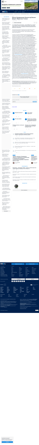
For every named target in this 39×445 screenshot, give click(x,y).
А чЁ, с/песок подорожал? (29, 113)
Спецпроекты (34, 273)
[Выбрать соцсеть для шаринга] (36, 22)
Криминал (20, 268)
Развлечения (27, 273)
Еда (11, 273)
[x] (22, 281)
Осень (26, 268)
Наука (20, 273)
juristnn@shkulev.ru (2, 306)
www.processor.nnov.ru (24, 73)
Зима (19, 267)
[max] (20, 281)
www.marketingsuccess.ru (18, 54)
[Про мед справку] (14, 120)
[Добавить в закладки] (34, 22)
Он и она (27, 267)
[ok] (16, 281)
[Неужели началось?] (14, 114)
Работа (26, 272)
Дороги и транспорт (14, 272)
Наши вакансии (2, 272)
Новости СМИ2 (14, 106)
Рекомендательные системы (23, 308)
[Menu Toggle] (1, 12)
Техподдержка (2, 273)
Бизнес (12, 268)
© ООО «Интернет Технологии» (4, 310)
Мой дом (20, 272)
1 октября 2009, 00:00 (14, 20)
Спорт (32, 267)
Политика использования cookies (23, 307)
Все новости (6, 16)
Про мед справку (18, 118)
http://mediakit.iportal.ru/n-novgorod (33, 299)
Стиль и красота (34, 268)
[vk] (14, 281)
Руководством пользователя (23, 303)
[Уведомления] (36, 12)
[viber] (18, 281)
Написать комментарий (17, 22)
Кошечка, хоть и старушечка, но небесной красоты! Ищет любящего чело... (30, 126)
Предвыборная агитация (3, 274)
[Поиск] (34, 12)
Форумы (24, 110)
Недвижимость (21, 274)
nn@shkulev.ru (8, 305)
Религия (27, 274)
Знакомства (24, 183)
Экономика (33, 272)
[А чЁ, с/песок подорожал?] (26, 114)
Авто (12, 267)
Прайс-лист (2, 268)
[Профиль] (38, 12)
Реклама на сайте (2, 267)
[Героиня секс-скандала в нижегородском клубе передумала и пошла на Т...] (26, 120)
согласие (4, 440)
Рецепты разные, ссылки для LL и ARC (18, 125)
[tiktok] (24, 281)
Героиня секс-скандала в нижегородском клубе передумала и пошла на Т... (31, 120)
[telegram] (12, 281)
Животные (12, 274)
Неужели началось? (19, 112)
